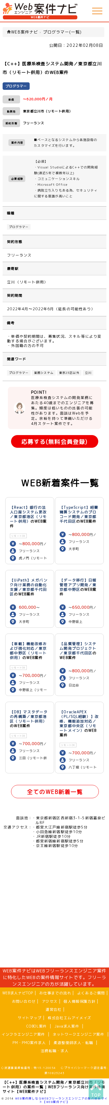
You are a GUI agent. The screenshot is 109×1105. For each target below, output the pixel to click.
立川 (88, 373)
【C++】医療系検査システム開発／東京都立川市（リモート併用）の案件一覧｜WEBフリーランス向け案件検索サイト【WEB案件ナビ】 (54, 1087)
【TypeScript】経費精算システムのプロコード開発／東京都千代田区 (79, 514)
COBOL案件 (36, 1026)
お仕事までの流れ (55, 993)
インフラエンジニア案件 (23, 1034)
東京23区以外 (69, 373)
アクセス (50, 1001)
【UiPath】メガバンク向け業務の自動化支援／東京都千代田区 (28, 587)
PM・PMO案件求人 (29, 1042)
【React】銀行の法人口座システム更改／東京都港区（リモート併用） (28, 514)
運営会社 (54, 1009)
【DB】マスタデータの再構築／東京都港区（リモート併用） (29, 716)
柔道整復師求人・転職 (73, 1042)
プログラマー (18, 227)
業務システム (43, 373)
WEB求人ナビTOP (17, 993)
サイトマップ (30, 1017)
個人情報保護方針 (79, 1001)
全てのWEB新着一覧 (55, 791)
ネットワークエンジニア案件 (78, 1034)
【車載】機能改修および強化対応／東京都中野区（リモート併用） (28, 650)
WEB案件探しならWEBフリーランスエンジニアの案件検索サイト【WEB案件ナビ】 (61, 1100)
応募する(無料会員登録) (54, 441)
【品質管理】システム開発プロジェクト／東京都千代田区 (78, 648)
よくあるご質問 (91, 993)
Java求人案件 (66, 1026)
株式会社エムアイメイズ (69, 1017)
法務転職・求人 (54, 1050)
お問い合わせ (24, 1001)
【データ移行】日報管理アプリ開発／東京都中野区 (78, 585)
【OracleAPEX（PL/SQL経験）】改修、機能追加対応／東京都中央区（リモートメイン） (79, 721)
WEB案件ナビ (40, 17)
